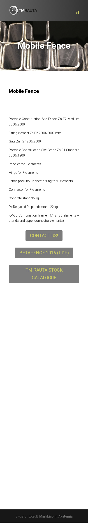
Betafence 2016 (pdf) (44, 252)
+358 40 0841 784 (35, 457)
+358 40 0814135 (35, 472)
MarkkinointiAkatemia (56, 516)
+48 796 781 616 (34, 486)
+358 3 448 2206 (34, 442)
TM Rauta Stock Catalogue (44, 273)
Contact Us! (44, 235)
